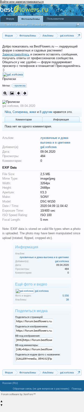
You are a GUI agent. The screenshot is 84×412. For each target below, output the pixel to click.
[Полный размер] (5, 92)
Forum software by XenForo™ (18, 394)
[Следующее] (25, 92)
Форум (10, 18)
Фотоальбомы (30, 19)
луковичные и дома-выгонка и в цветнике (44, 257)
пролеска (19, 85)
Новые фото (39, 24)
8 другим (46, 112)
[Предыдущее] (18, 92)
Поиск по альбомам (16, 24)
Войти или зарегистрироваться (22, 2)
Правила (52, 24)
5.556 (66, 295)
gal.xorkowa (10, 106)
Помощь (77, 388)
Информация (61, 119)
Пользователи (55, 18)
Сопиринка (20, 112)
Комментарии (24, 119)
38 (67, 299)
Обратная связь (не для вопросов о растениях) (41, 388)
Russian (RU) (10, 383)
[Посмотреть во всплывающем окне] (12, 92)
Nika (8, 112)
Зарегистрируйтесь (15, 54)
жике (32, 112)
